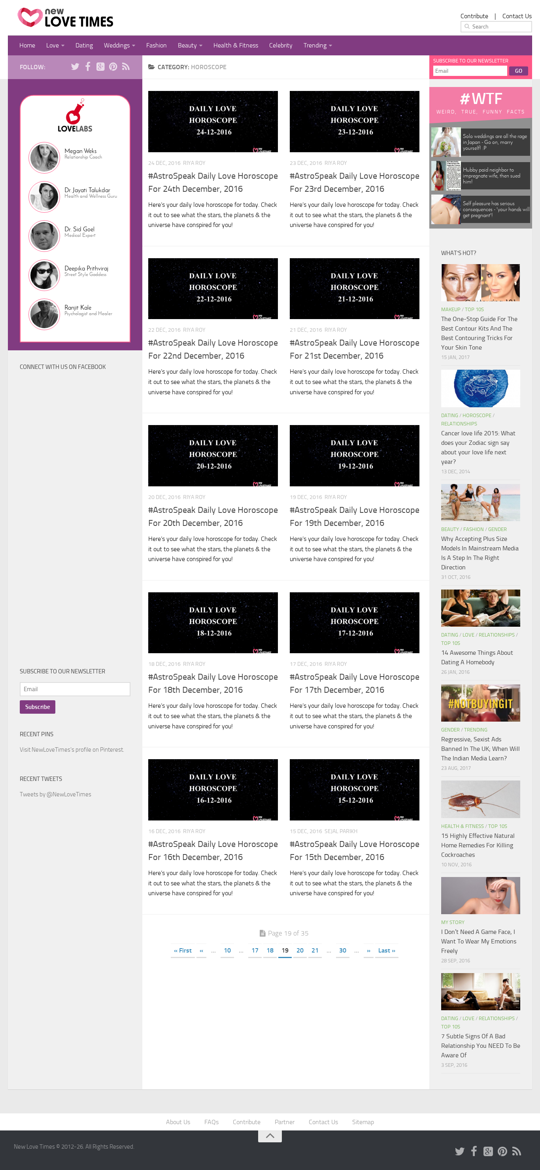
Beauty (187, 45)
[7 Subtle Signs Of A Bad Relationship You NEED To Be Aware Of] (480, 991)
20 (300, 950)
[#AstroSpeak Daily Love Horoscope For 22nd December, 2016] (213, 288)
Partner (285, 1122)
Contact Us (517, 16)
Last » (386, 950)
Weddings (117, 45)
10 (227, 950)
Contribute (474, 16)
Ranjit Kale (77, 307)
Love (52, 45)
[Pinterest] (113, 67)
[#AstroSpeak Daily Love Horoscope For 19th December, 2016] (354, 455)
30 (342, 950)
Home (27, 45)
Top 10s (474, 309)
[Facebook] (88, 67)
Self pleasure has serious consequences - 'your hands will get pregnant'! (496, 209)
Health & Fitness (235, 45)
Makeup (451, 309)
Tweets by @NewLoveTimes (55, 794)
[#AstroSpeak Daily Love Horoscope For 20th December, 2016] (213, 455)
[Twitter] (75, 67)
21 (315, 950)
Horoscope (477, 415)
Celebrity (281, 45)
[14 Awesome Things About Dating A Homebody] (480, 608)
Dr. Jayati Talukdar (87, 190)
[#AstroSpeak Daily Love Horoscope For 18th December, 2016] (213, 623)
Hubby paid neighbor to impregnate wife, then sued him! (491, 175)
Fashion (156, 45)
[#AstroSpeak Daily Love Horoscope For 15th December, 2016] (354, 789)
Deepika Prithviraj (86, 268)
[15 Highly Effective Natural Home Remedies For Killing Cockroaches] (480, 799)
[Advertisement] (79, 525)
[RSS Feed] (125, 67)
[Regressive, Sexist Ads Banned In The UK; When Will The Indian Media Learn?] (480, 703)
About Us (178, 1122)
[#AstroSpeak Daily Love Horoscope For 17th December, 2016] (354, 623)
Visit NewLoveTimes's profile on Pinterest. (72, 749)
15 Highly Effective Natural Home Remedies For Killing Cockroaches (478, 845)
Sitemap (363, 1122)
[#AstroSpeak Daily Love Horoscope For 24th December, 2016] (213, 121)
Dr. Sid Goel (79, 229)
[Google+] (100, 67)
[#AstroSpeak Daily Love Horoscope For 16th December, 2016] (213, 789)
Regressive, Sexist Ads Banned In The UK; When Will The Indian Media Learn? (480, 748)
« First (183, 950)
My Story (452, 922)
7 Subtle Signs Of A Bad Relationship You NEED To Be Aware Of (480, 1045)
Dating (84, 45)
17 (255, 950)
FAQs (211, 1122)
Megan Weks (80, 151)
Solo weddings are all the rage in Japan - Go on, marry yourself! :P (495, 142)
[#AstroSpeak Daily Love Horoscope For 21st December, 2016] (354, 288)
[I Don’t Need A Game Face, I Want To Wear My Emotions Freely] (480, 895)
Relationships (459, 424)
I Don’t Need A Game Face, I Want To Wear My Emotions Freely (478, 941)
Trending (315, 45)
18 (270, 950)
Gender (497, 529)
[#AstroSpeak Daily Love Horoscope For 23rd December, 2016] (354, 121)
